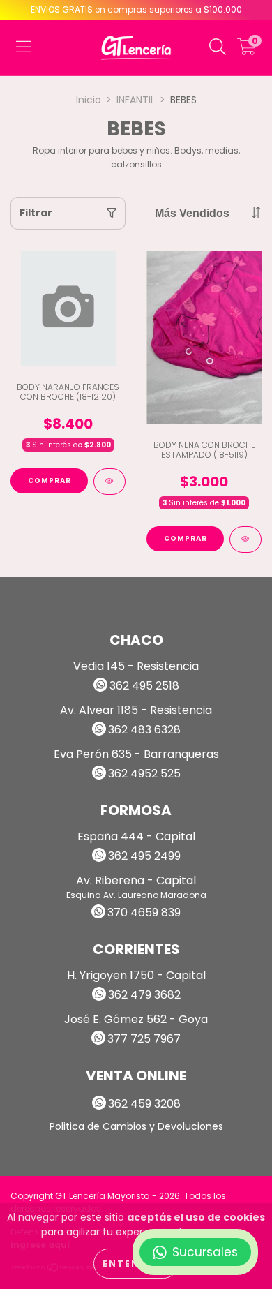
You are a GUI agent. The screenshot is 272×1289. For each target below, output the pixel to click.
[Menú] (23, 47)
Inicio (88, 100)
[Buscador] (218, 47)
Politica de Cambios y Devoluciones (136, 1126)
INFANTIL (135, 100)
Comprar (49, 480)
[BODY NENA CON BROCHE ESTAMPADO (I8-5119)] (245, 539)
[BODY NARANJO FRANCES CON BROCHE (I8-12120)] (109, 481)
